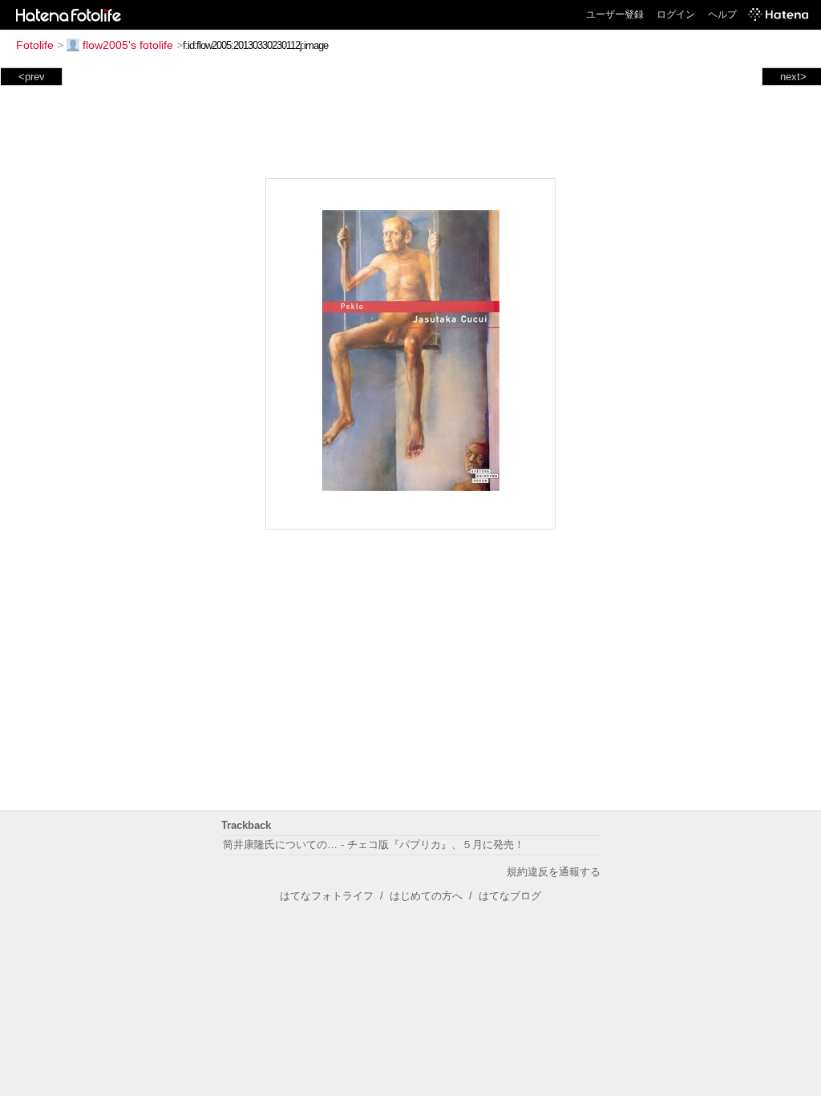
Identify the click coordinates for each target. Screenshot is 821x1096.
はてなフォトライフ (327, 896)
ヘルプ (722, 14)
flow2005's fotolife (128, 45)
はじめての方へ (426, 896)
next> (793, 77)
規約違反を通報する (554, 872)
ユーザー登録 (615, 14)
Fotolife (35, 45)
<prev (31, 77)
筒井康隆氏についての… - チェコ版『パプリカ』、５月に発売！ (373, 844)
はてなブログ (510, 896)
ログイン (676, 14)
